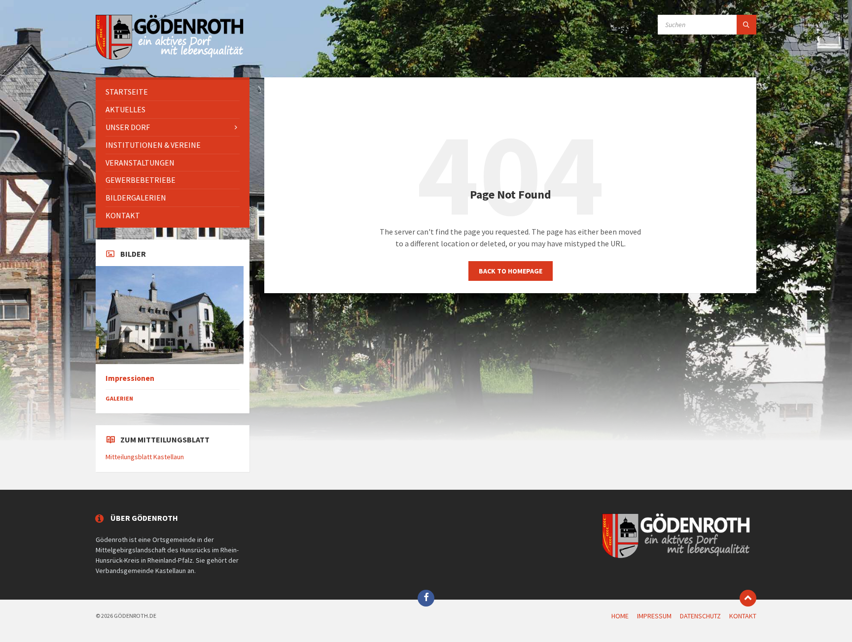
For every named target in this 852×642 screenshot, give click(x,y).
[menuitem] (173, 92)
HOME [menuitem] (620, 615)
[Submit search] (746, 24)
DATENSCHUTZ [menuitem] (700, 615)
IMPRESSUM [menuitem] (654, 615)
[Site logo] (170, 58)
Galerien (119, 398)
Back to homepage (510, 271)
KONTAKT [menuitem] (742, 615)
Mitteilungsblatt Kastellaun (145, 456)
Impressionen (130, 378)
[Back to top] (748, 598)
